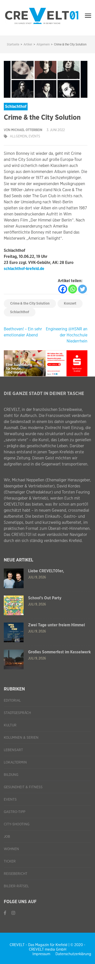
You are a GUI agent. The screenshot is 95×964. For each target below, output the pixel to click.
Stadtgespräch (17, 713)
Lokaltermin (15, 762)
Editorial (12, 700)
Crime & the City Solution (30, 303)
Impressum (41, 954)
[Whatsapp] (72, 289)
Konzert (70, 303)
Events (34, 136)
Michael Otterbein (26, 130)
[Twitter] (82, 289)
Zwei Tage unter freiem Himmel (56, 625)
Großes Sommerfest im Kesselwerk (59, 652)
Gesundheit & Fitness (23, 787)
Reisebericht (15, 874)
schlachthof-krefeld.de (24, 269)
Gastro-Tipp (14, 812)
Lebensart (13, 750)
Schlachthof (19, 312)
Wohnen (11, 849)
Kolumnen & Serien (21, 737)
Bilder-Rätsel (16, 886)
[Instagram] (13, 913)
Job (7, 836)
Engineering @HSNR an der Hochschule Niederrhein (66, 335)
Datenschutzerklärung (73, 954)
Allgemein (18, 136)
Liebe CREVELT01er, (46, 571)
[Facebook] (62, 289)
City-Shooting (16, 824)
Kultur (10, 725)
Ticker (10, 861)
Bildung (11, 775)
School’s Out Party (44, 598)
